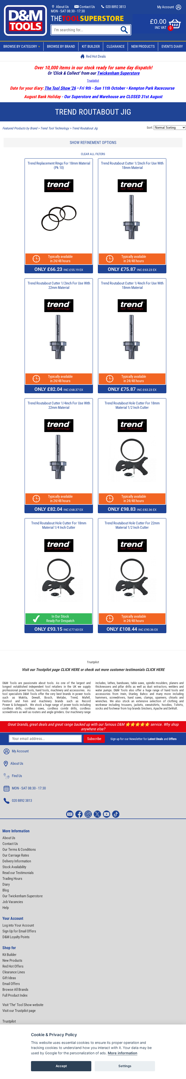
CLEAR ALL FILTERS (93, 154)
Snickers (146, 708)
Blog (5, 890)
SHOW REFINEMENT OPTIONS (93, 142)
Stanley (133, 694)
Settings (124, 1066)
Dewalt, (36, 697)
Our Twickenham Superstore (22, 896)
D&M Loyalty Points (16, 937)
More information (122, 1053)
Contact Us (87, 7)
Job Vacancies (12, 902)
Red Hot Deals (96, 56)
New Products (143, 46)
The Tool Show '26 (60, 88)
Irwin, (123, 694)
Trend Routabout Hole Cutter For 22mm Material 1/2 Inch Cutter (132, 525)
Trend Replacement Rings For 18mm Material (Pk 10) (59, 165)
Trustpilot (93, 80)
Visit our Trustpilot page (19, 1010)
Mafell (86, 697)
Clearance (115, 46)
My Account (166, 7)
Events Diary (172, 46)
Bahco (144, 694)
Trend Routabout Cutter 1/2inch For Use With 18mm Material (132, 165)
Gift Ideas (9, 978)
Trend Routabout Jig (85, 128)
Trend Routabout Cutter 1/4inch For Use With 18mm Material (132, 285)
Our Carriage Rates (15, 855)
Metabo (61, 697)
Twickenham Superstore (118, 73)
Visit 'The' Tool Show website (22, 1005)
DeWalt (172, 708)
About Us (62, 7)
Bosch (48, 697)
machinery (57, 690)
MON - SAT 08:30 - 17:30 (68, 11)
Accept (61, 1066)
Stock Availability (14, 867)
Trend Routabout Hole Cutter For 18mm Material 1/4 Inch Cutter (58, 525)
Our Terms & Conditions (19, 849)
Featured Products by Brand (19, 128)
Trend (74, 697)
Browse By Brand (61, 46)
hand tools (42, 690)
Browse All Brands (15, 989)
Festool (7, 701)
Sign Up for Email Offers (19, 931)
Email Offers (11, 984)
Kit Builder (91, 46)
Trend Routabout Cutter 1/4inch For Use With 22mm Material (59, 405)
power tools (26, 690)
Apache (158, 708)
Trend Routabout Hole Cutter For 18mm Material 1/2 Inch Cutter (132, 405)
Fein (25, 701)
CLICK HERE (70, 669)
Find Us (17, 776)
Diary (6, 884)
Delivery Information (16, 861)
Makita (23, 697)
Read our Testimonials (18, 873)
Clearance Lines (13, 972)
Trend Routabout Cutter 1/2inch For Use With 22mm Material (59, 285)
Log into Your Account (18, 925)
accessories (77, 690)
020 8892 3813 (115, 7)
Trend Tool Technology (54, 128)
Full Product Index (15, 995)
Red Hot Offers (12, 966)
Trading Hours (12, 878)
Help (5, 908)
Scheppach (20, 705)
